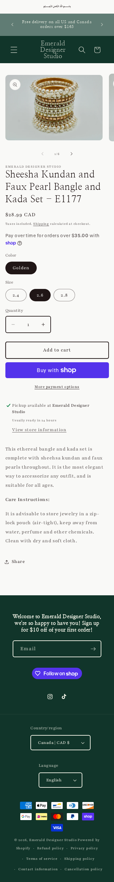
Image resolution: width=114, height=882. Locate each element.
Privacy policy (84, 848)
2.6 (40, 295)
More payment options (57, 386)
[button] (14, 49)
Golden (21, 268)
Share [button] (18, 561)
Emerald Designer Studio (53, 840)
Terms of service (41, 858)
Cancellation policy (84, 869)
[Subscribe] (93, 649)
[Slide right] (72, 154)
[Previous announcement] (12, 24)
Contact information (38, 869)
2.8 (64, 295)
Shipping (41, 224)
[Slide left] (42, 154)
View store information (39, 430)
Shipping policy (79, 858)
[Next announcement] (102, 24)
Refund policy (50, 848)
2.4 (16, 295)
